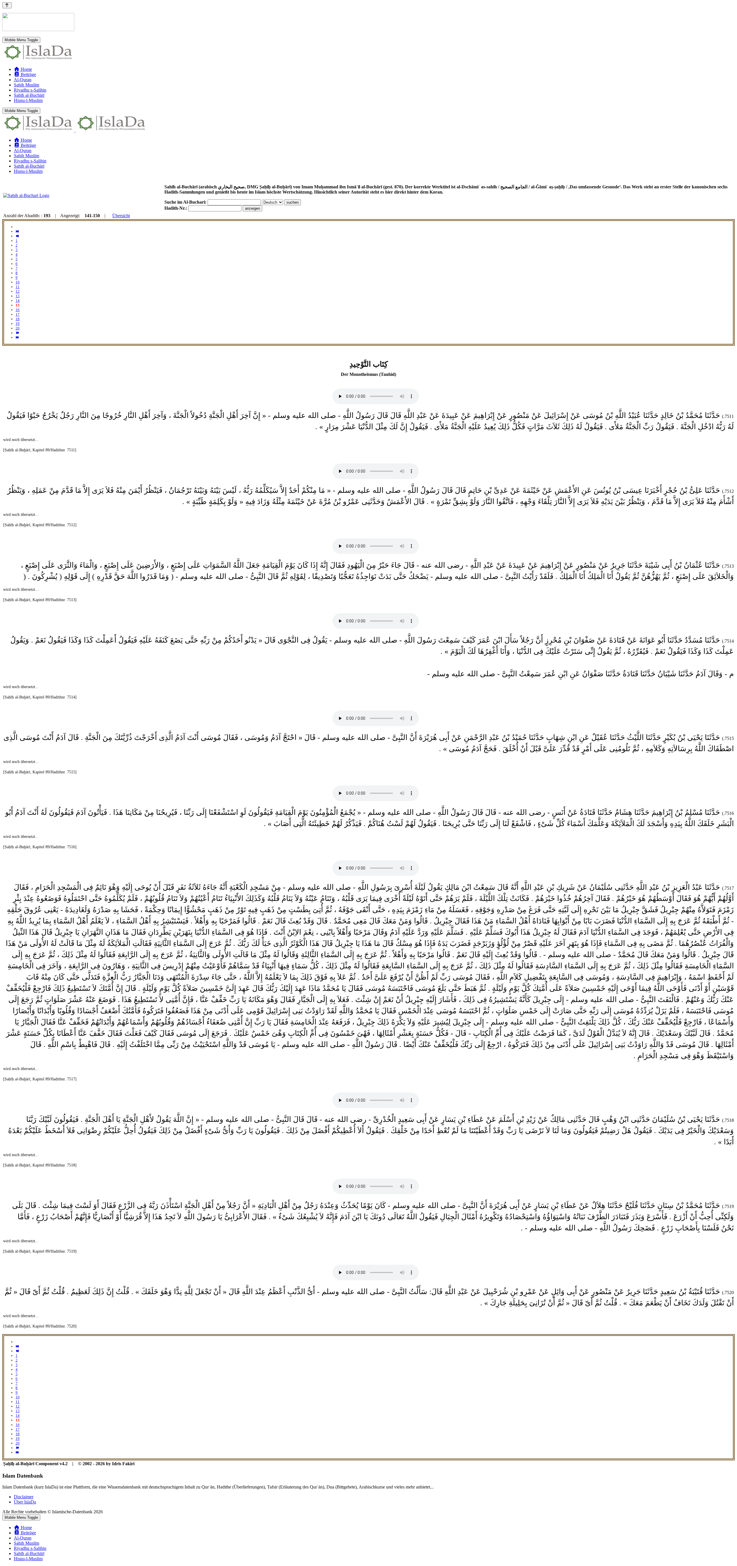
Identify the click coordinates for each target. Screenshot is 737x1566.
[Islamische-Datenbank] (38, 59)
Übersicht (121, 215)
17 (18, 314)
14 (18, 300)
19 (18, 323)
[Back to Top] (7, 5)
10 (18, 282)
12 (18, 291)
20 (18, 328)
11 (18, 287)
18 (18, 319)
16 (18, 310)
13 (18, 296)
